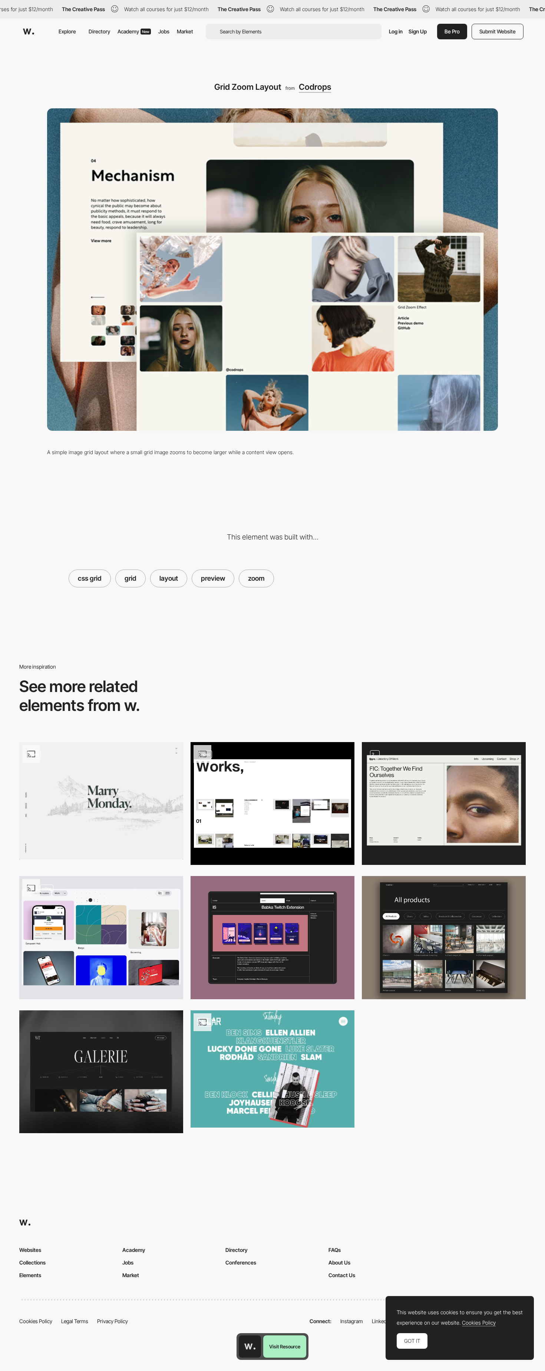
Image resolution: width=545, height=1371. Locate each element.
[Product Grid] (444, 937)
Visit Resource (284, 1346)
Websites (30, 1250)
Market (185, 31)
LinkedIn (381, 1321)
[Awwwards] (28, 32)
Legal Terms (74, 1321)
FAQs (334, 1250)
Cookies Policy (35, 1321)
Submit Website (497, 31)
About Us (339, 1262)
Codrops (315, 87)
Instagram (351, 1321)
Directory (99, 31)
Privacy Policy (112, 1321)
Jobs (163, 31)
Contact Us (341, 1275)
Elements (30, 1275)
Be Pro (452, 31)
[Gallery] (101, 1072)
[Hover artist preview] (272, 1069)
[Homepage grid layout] (272, 803)
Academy (133, 31)
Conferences (240, 1262)
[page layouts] (444, 803)
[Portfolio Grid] (101, 937)
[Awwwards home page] (250, 1346)
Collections (32, 1262)
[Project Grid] (272, 937)
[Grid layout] (101, 800)
